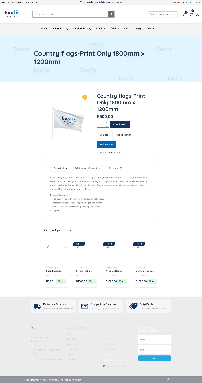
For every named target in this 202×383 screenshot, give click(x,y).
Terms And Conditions (112, 359)
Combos (70, 354)
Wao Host (76, 379)
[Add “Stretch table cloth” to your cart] (92, 281)
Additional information (87, 168)
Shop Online (72, 339)
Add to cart (122, 124)
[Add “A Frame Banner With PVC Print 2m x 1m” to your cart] (122, 281)
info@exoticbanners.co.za (52, 359)
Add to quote (106, 144)
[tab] (60, 168)
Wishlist (106, 344)
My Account (17, 2)
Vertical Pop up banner (144, 271)
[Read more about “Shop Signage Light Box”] (61, 281)
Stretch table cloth (83, 271)
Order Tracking (31, 2)
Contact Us (72, 359)
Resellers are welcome (161, 14)
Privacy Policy (109, 354)
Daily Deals (146, 304)
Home (69, 334)
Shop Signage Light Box (53, 271)
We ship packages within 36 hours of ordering (101, 2)
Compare (105, 134)
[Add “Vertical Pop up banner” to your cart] (152, 281)
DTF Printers (73, 349)
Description (60, 168)
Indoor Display (81, 268)
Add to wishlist (123, 134)
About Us (6, 2)
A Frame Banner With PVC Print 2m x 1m (115, 271)
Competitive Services (103, 304)
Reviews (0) (115, 168)
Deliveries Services (54, 304)
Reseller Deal (108, 349)
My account (107, 334)
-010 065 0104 (193, 2)
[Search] (111, 14)
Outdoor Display (115, 152)
